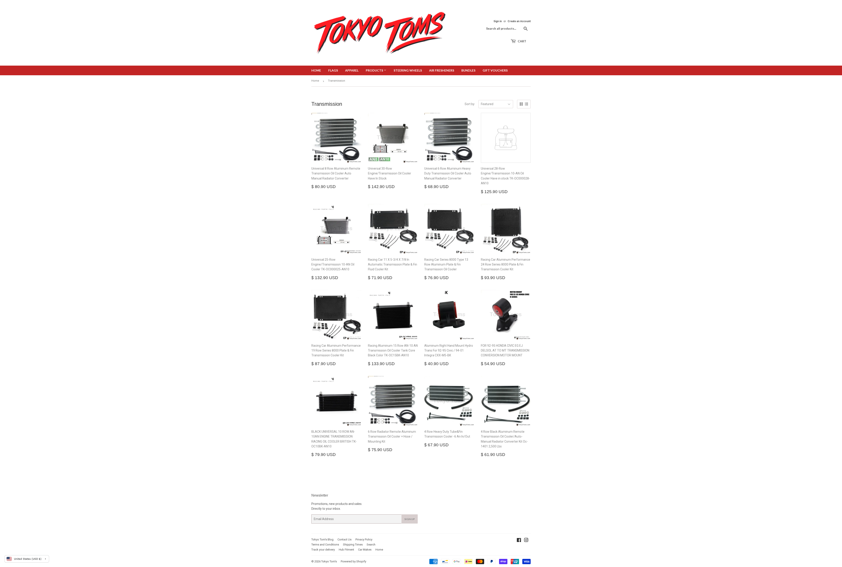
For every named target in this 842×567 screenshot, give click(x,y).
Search (371, 544)
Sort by (470, 104)
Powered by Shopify (353, 561)
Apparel (352, 70)
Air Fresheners (441, 70)
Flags (333, 70)
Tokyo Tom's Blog (322, 539)
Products (375, 70)
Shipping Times (353, 544)
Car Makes (364, 549)
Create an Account (519, 21)
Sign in (498, 21)
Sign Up (409, 519)
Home (316, 70)
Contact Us (344, 539)
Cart (521, 41)
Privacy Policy (363, 539)
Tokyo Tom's (329, 561)
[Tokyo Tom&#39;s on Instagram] (526, 540)
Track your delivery (323, 549)
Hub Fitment (346, 549)
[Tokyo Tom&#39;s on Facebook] (519, 540)
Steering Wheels (408, 70)
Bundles (468, 70)
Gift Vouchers (495, 70)
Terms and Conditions (325, 544)
